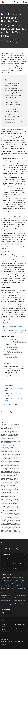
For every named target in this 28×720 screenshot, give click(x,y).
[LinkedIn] (2, 549)
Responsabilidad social (20, 600)
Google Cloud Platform (7, 63)
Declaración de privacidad (6, 641)
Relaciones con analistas (7, 604)
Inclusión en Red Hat (5, 631)
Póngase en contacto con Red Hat (6, 628)
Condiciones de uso (19, 641)
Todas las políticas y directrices (5, 643)
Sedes (16, 626)
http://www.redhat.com (6, 442)
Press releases (4, 10)
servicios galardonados (19, 588)
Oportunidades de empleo (20, 624)
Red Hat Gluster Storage (18, 61)
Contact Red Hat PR (10, 405)
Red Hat (15, 339)
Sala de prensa (18, 592)
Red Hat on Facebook (12, 349)
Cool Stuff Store (18, 631)
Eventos (3, 626)
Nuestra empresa (5, 592)
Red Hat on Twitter (12, 347)
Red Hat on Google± (11, 354)
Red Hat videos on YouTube (14, 352)
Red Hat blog (12, 344)
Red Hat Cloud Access (19, 333)
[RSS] (11, 412)
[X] (13, 549)
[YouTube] (6, 549)
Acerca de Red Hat (5, 624)
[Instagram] (17, 549)
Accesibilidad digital (19, 643)
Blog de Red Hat (18, 628)
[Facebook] (10, 549)
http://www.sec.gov (10, 499)
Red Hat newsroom (20, 342)
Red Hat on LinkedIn (12, 357)
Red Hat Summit (4, 633)
